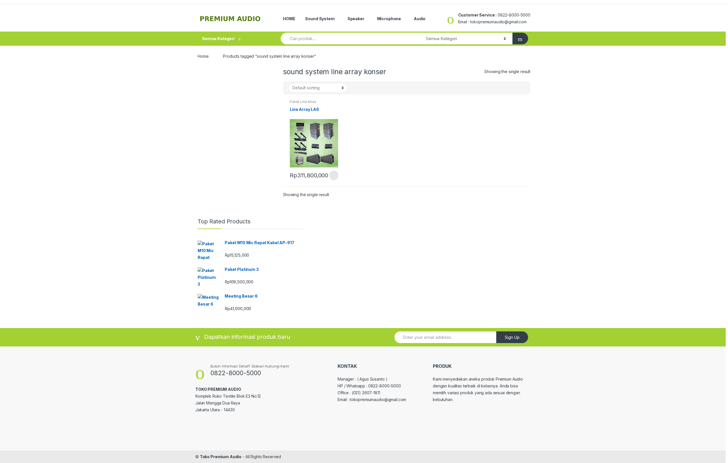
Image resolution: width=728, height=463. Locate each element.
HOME (289, 18)
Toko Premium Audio (220, 456)
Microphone (389, 18)
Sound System (319, 18)
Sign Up (512, 337)
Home (203, 56)
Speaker (356, 18)
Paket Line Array (303, 101)
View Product (333, 175)
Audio (419, 18)
